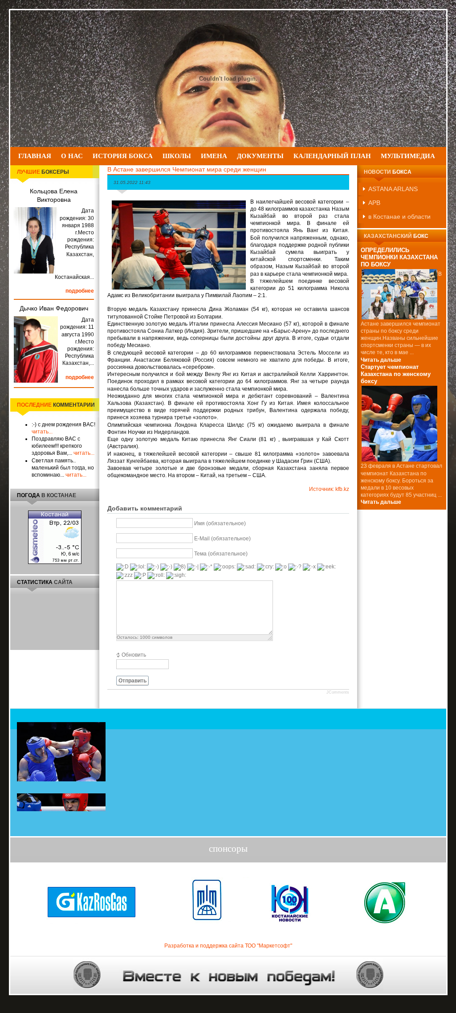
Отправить (132, 681)
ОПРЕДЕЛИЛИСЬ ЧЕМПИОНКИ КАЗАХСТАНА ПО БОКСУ (399, 257)
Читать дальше (381, 360)
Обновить (134, 655)
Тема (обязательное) (221, 554)
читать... (42, 432)
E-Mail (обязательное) (222, 539)
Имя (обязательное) (220, 524)
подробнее (79, 291)
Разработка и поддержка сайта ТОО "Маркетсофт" (228, 946)
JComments (337, 692)
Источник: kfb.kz (329, 489)
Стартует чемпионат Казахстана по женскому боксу (396, 374)
